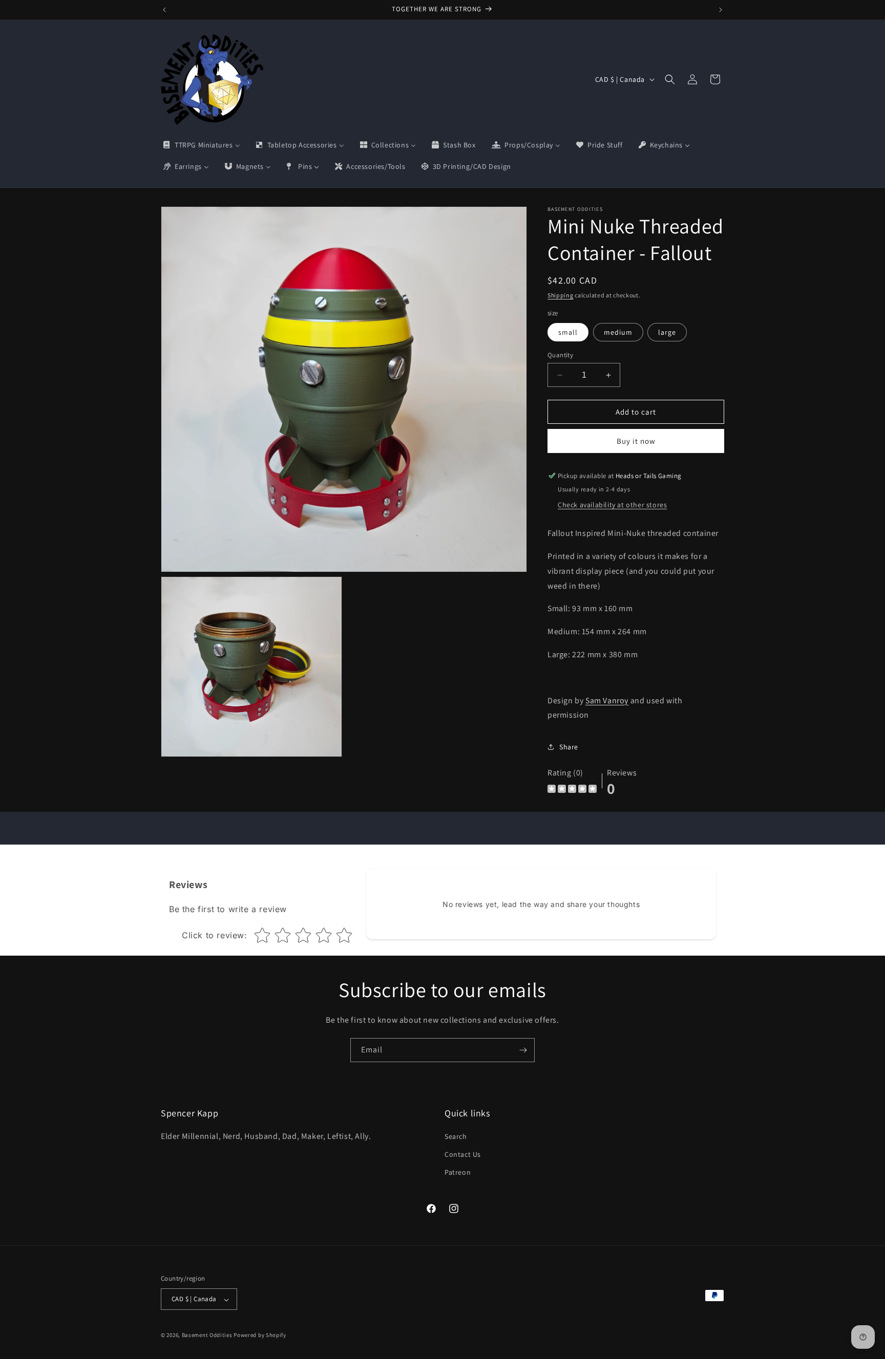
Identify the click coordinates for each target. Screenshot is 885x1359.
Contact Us (463, 1154)
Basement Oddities (207, 1335)
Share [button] (568, 746)
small (568, 332)
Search (456, 1136)
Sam (594, 700)
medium (618, 332)
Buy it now (636, 441)
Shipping (560, 295)
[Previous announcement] (164, 9)
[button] (670, 79)
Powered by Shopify (260, 1335)
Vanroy (615, 700)
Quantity (560, 355)
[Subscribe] (523, 1050)
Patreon (458, 1172)
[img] (572, 790)
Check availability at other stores (612, 504)
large (667, 332)
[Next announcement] (720, 9)
